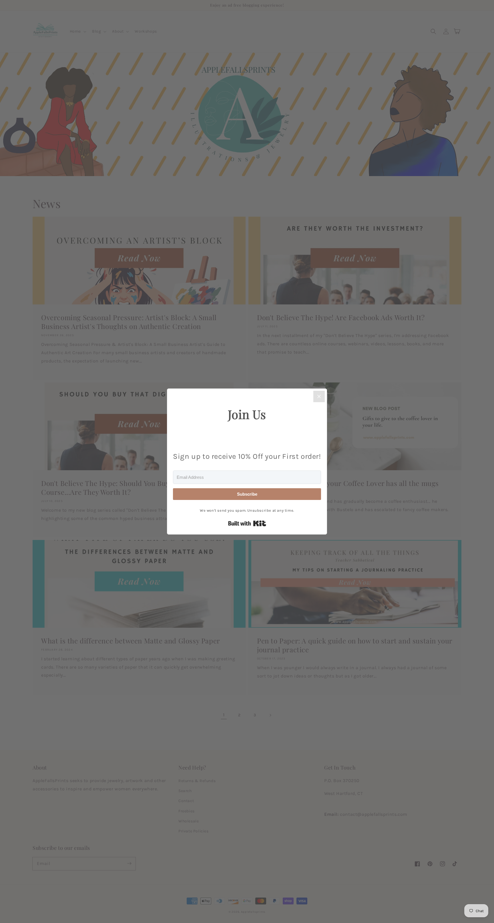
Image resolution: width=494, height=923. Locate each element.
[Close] (319, 396)
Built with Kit (247, 523)
